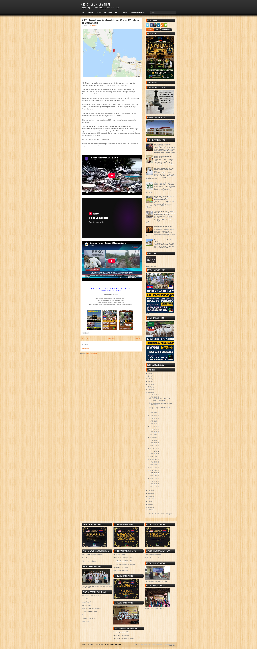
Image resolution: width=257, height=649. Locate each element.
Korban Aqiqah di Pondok (120, 567)
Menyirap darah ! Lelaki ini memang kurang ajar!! (162, 145)
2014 (149, 499)
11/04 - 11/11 (154, 429)
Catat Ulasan (85, 348)
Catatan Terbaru (85, 338)
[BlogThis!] (85, 333)
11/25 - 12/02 (154, 421)
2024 (149, 376)
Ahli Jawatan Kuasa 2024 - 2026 (91, 595)
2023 (149, 379)
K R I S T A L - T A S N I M (95, 4)
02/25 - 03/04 (154, 473)
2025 (149, 373)
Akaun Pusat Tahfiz (87, 602)
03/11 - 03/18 (154, 467)
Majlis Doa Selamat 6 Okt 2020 (122, 561)
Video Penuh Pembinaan (89, 561)
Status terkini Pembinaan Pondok (123, 558)
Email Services (171, 645)
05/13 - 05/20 (154, 454)
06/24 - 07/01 (154, 451)
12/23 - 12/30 (154, 397)
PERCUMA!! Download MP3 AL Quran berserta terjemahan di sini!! (163, 169)
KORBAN (99, 13)
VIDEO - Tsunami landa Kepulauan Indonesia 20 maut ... (159, 408)
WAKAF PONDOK (108, 13)
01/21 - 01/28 (154, 484)
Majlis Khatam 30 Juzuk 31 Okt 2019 (124, 564)
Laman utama (111, 338)
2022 (149, 381)
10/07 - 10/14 (154, 434)
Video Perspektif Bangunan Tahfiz (92, 608)
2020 (149, 387)
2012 (149, 504)
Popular (150, 29)
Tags (157, 29)
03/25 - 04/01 (154, 465)
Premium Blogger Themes (169, 644)
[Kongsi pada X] (86, 333)
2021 (149, 384)
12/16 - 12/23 (154, 413)
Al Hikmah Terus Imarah (152, 558)
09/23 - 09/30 (154, 440)
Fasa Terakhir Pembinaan (120, 570)
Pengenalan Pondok (119, 554)
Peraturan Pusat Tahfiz (88, 618)
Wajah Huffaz (86, 621)
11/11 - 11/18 (154, 426)
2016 (149, 493)
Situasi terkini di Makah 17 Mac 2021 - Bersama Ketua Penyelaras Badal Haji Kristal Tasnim (164, 213)
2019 (149, 389)
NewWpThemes (143, 644)
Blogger (169, 514)
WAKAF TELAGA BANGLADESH (137, 13)
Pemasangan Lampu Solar (121, 632)
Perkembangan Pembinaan (89, 558)
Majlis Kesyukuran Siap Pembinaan (92, 554)
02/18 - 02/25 (154, 476)
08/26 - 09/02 (154, 443)
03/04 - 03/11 (154, 470)
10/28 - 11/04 (154, 432)
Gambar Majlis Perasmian (89, 615)
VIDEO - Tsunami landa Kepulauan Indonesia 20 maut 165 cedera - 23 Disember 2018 (110, 21)
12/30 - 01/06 (154, 394)
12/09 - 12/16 (154, 415)
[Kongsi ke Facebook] (88, 333)
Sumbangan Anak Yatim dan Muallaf (124, 638)
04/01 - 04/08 (154, 462)
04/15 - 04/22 (154, 456)
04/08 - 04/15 (154, 459)
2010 (149, 510)
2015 (149, 496)
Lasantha (159, 644)
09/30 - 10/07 (154, 437)
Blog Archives (166, 29)
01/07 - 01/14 (154, 487)
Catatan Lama (138, 338)
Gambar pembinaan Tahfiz (89, 611)
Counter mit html (151, 266)
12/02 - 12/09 (154, 418)
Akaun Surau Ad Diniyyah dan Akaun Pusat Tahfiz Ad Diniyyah (164, 183)
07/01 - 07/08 (154, 448)
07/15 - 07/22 (154, 445)
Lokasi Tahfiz (86, 599)
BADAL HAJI (90, 13)
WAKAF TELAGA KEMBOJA (121, 13)
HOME (83, 13)
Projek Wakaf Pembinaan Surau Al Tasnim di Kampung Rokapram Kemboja (164, 198)
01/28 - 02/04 (154, 481)
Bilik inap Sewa (86, 605)
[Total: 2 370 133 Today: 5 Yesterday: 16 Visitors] (151, 264)
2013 (149, 501)
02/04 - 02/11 (154, 478)
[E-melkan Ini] (83, 333)
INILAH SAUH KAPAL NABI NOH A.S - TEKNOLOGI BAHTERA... (160, 399)
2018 (149, 392)
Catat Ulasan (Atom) (92, 353)
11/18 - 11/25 (154, 424)
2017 (149, 490)
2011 (149, 507)
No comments (93, 25)
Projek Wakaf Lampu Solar (121, 635)
